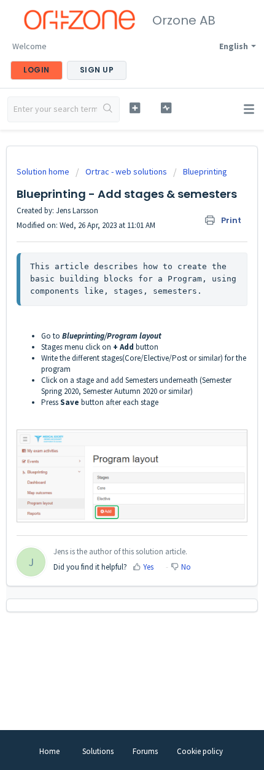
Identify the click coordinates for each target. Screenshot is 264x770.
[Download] (109, 379)
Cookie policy (200, 751)
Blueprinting (205, 171)
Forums (145, 751)
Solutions (98, 751)
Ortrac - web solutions (126, 171)
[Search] (108, 109)
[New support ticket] (135, 107)
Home (49, 751)
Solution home (44, 171)
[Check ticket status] (166, 107)
